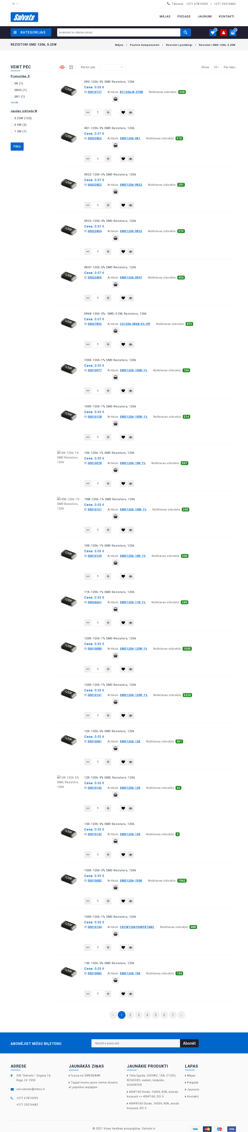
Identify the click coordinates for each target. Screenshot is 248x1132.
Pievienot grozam (115, 98)
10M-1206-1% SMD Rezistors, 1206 (109, 499)
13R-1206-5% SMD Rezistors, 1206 (109, 824)
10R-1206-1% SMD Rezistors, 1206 (109, 545)
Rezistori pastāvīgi (179, 44)
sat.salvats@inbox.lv (30, 1089)
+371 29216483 (225, 3)
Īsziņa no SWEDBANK (85, 1075)
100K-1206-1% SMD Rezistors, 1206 (110, 360)
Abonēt (189, 1043)
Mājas (119, 44)
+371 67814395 (197, 3)
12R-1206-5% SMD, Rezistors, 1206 (109, 777)
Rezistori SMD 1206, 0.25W (217, 44)
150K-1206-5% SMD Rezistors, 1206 (110, 870)
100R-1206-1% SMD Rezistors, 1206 (110, 406)
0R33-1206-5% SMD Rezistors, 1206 (110, 221)
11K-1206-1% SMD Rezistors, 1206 (109, 592)
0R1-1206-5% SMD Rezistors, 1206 (109, 128)
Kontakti (193, 1096)
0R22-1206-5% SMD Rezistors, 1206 (110, 174)
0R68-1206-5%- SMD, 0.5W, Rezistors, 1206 (115, 313)
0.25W (23, 118)
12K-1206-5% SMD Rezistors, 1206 (109, 731)
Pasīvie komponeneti (144, 44)
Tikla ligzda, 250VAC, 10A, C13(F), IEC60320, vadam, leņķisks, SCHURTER (152, 1080)
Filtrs (17, 146)
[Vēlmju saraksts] (123, 112)
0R (19, 83)
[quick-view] (130, 112)
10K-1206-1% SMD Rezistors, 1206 (109, 453)
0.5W (21, 125)
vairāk (14, 102)
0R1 (20, 96)
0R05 (21, 90)
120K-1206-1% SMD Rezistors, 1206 (110, 638)
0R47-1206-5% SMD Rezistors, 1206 (110, 267)
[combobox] (15, 4)
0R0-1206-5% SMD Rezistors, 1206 (109, 81)
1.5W (21, 131)
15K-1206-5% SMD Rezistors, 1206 (109, 963)
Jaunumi (193, 1089)
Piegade (193, 1082)
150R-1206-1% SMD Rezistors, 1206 (110, 916)
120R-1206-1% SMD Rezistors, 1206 (110, 685)
